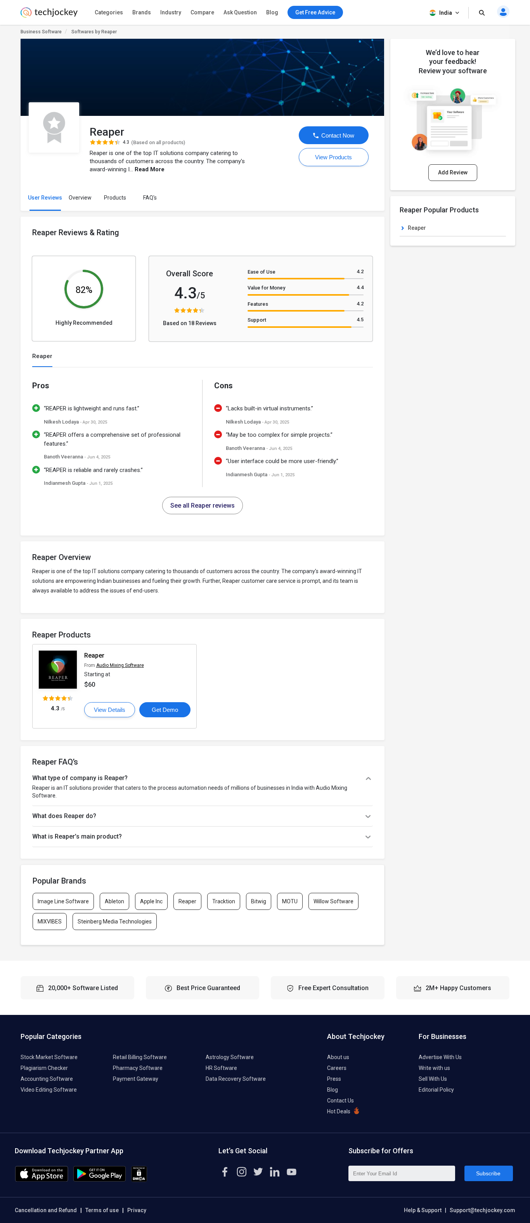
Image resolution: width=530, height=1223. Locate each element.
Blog (272, 12)
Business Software (41, 31)
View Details (109, 709)
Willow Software (333, 901)
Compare (202, 12)
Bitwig (258, 901)
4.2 (360, 271)
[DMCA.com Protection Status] (139, 1180)
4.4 (360, 287)
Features (258, 304)
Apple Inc (151, 901)
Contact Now (337, 135)
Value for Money (266, 288)
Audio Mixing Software (120, 665)
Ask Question (240, 12)
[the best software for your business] (49, 15)
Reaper (94, 655)
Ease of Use (261, 272)
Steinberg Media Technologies (115, 921)
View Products (333, 157)
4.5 (360, 319)
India (445, 13)
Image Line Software (63, 901)
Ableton (114, 901)
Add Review (453, 172)
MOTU (290, 901)
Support (257, 320)
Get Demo (165, 709)
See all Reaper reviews (202, 505)
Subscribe (488, 1173)
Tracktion (223, 901)
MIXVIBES (50, 921)
